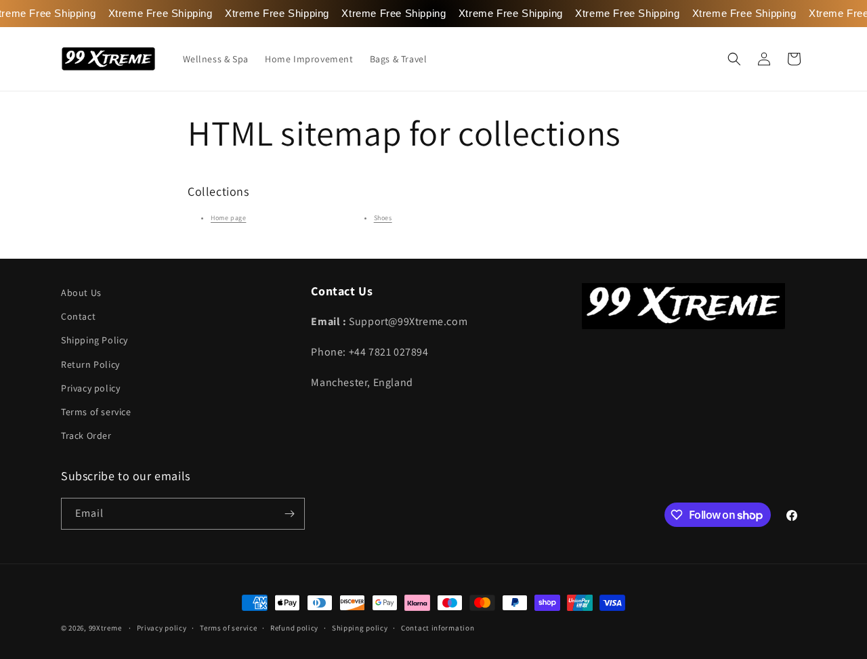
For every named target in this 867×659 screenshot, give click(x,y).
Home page (228, 217)
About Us (81, 292)
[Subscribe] (289, 514)
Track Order (86, 435)
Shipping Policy (94, 340)
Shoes (383, 217)
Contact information (437, 628)
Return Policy (90, 364)
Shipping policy (360, 628)
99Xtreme (105, 628)
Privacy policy (90, 388)
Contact (78, 316)
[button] (734, 59)
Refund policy (294, 628)
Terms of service (96, 412)
